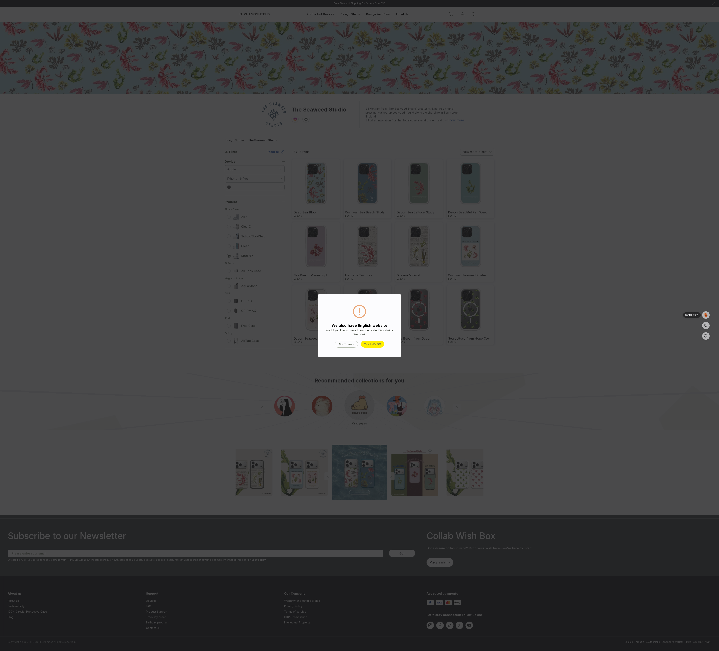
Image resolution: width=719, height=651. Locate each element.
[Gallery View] (706, 315)
